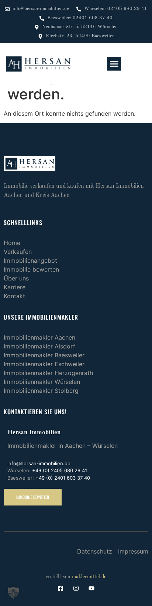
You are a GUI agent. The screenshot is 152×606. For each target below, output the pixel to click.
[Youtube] (91, 588)
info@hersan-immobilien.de (38, 463)
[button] (114, 64)
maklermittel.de (89, 576)
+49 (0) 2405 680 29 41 (59, 470)
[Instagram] (76, 588)
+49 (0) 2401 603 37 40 (62, 478)
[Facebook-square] (60, 588)
